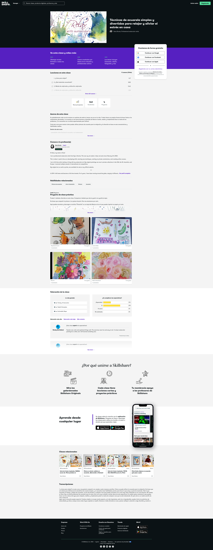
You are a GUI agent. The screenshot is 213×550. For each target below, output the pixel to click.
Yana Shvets (60, 145)
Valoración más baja (69, 319)
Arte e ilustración (70, 184)
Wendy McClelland (58, 330)
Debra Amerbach (96, 280)
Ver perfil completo (124, 173)
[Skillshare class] (70, 460)
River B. (53, 280)
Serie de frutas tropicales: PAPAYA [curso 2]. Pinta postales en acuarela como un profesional (70, 472)
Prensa (63, 530)
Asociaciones (83, 528)
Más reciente (81, 319)
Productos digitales (122, 528)
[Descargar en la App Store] (102, 428)
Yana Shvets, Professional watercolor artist (126, 31)
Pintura (80, 184)
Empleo (63, 528)
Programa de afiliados (85, 526)
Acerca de (63, 526)
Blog (62, 533)
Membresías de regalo (123, 526)
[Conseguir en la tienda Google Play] (118, 428)
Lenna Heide (95, 245)
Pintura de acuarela (57, 184)
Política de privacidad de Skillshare (147, 73)
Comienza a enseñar (104, 526)
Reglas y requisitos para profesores (105, 532)
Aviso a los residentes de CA (107, 543)
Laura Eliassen (58, 349)
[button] (19, 3)
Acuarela (88, 184)
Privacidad (103, 541)
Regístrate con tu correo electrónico (150, 69)
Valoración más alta (56, 319)
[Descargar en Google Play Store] (144, 532)
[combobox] (44, 3)
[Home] (6, 3)
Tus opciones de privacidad (122, 541)
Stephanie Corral (55, 245)
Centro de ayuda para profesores (104, 529)
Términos (110, 541)
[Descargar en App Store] (144, 527)
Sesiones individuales (123, 530)
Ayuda (97, 541)
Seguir (64, 145)
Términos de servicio (157, 72)
